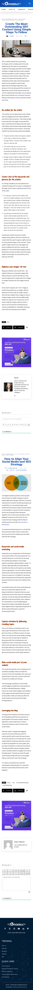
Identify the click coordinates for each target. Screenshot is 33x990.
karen (12, 36)
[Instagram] (14, 929)
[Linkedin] (23, 929)
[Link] (21, 425)
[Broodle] (11, 3)
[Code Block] (19, 425)
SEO (16, 19)
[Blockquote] (17, 425)
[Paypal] (28, 929)
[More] (27, 327)
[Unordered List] (14, 425)
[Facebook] (14, 395)
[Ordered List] (12, 425)
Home (3, 19)
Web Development (10, 19)
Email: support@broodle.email (16, 932)
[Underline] (8, 425)
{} (23, 424)
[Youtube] (19, 929)
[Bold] (3, 425)
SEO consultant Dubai (22, 95)
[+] (26, 424)
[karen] (7, 36)
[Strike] (10, 425)
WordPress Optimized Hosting (19, 987)
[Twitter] (9, 929)
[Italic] (6, 425)
